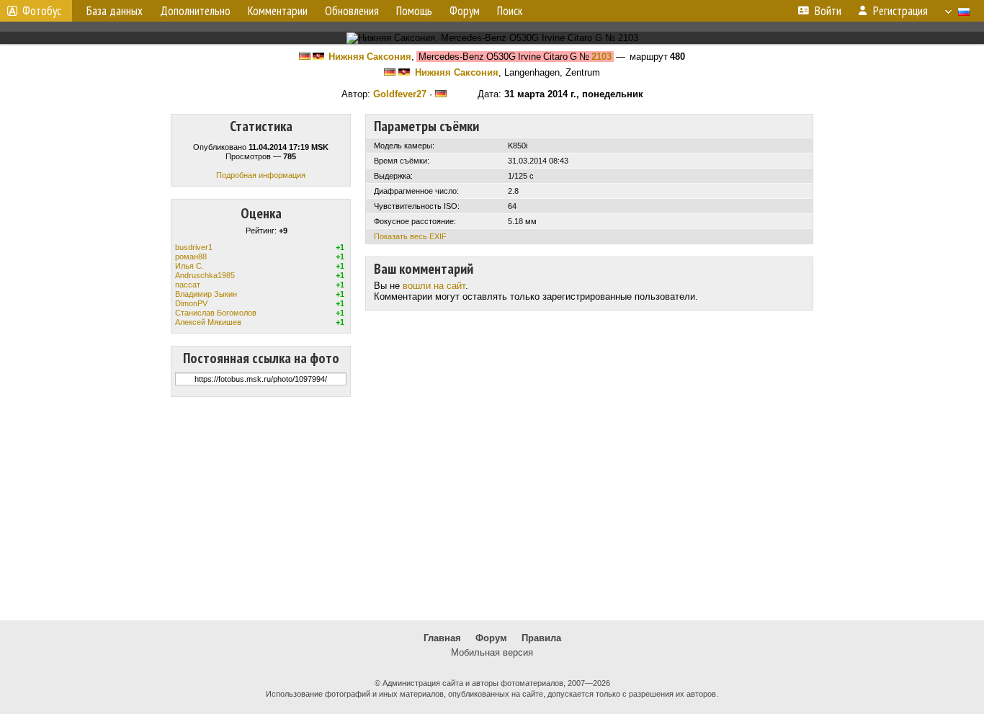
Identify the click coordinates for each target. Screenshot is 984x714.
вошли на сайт (434, 285)
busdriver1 (194, 247)
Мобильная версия (492, 652)
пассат (187, 284)
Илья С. (189, 266)
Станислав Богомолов (215, 312)
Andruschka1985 (205, 275)
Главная (442, 638)
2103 (601, 56)
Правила (541, 638)
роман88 (191, 256)
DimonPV (191, 303)
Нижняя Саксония (369, 56)
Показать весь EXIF (410, 236)
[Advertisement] (492, 509)
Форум (491, 638)
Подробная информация (260, 175)
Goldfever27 (399, 94)
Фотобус (41, 11)
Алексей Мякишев (208, 322)
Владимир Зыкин (206, 294)
